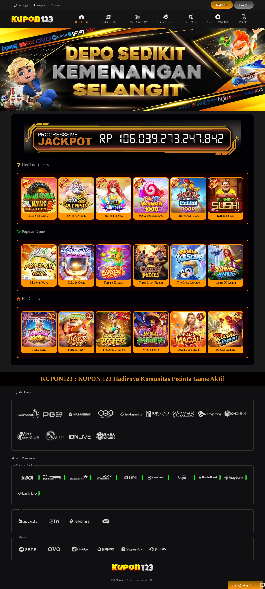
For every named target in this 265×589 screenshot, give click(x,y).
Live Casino (137, 22)
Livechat (59, 5)
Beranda (82, 22)
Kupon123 (124, 580)
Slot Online (108, 22)
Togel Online (218, 22)
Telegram (41, 5)
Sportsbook (166, 22)
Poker (244, 22)
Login (243, 4)
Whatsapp (23, 5)
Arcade (192, 22)
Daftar (222, 4)
